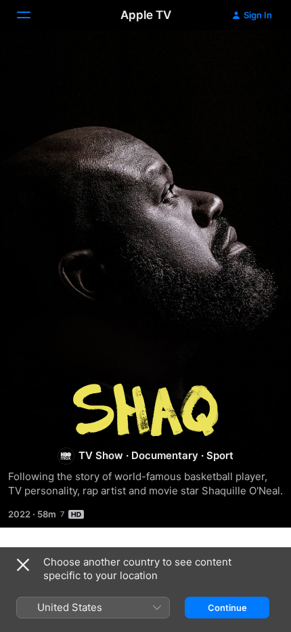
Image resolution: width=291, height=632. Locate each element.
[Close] (23, 565)
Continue (227, 607)
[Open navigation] (32, 15)
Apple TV (145, 15)
